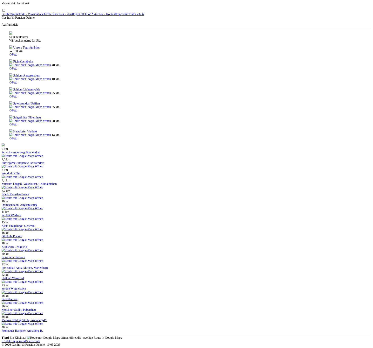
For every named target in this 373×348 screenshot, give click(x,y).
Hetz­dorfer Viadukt (24, 131)
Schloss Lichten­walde (26, 89)
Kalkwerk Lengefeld (14, 246)
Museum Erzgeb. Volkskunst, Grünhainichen (29, 183)
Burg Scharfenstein (13, 257)
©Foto (13, 54)
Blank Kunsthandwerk (15, 194)
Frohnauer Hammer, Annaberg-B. (22, 330)
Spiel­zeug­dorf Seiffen (26, 103)
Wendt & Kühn (11, 173)
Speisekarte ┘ (19, 14)
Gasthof (6, 14)
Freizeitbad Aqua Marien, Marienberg (25, 267)
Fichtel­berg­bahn (22, 61)
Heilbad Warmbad (13, 278)
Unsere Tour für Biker (26, 47)
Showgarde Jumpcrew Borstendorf (23, 162)
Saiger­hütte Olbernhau (26, 117)
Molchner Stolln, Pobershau (19, 309)
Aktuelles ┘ (98, 14)
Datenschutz (136, 14)
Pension (33, 14)
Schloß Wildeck (11, 215)
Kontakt (111, 14)
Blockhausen (9, 299)
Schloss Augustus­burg (26, 75)
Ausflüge (72, 14)
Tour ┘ (62, 14)
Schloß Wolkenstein (14, 288)
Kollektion (84, 14)
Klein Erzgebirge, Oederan (18, 225)
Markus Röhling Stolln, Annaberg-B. (24, 320)
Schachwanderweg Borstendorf (21, 152)
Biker (54, 14)
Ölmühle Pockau (12, 236)
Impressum (122, 14)
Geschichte (44, 14)
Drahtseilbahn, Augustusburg (19, 204)
